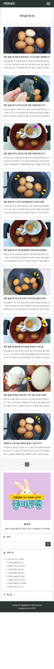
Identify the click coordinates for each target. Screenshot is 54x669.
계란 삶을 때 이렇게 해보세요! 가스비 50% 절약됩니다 (26, 57)
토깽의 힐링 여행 (16, 573)
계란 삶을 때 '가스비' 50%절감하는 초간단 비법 (23, 202)
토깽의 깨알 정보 (17, 583)
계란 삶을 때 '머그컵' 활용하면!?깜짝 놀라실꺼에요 (25, 250)
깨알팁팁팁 (9, 3)
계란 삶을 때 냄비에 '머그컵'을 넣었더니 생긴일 (23, 347)
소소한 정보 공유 (15, 559)
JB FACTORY (31, 608)
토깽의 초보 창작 (15, 587)
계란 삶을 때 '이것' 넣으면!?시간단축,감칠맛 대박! (24, 298)
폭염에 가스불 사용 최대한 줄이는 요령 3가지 (22, 443)
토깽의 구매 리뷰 (16, 566)
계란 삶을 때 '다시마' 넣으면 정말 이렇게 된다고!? (24, 105)
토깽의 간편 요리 (16, 580)
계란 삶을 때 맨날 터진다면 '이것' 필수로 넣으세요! (25, 395)
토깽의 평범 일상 (15, 563)
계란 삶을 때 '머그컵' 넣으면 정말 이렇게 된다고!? (24, 154)
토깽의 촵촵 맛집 (16, 577)
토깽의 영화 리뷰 (15, 570)
